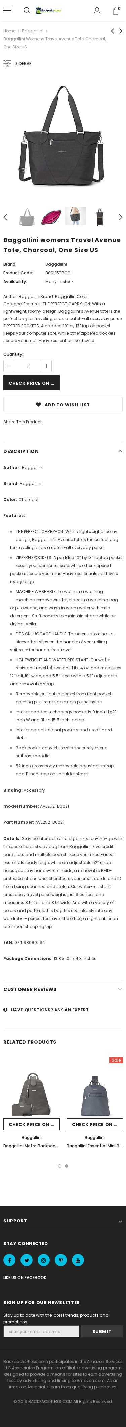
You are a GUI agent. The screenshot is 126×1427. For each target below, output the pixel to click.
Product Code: (18, 273)
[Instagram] (44, 1260)
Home (9, 31)
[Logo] (49, 10)
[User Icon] (97, 10)
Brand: (9, 264)
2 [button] (66, 1166)
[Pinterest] (61, 1260)
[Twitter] (26, 1260)
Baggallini (32, 31)
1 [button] (59, 1166)
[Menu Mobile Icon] (7, 11)
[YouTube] (78, 1260)
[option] (63, 137)
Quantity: (13, 354)
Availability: (15, 281)
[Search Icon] (27, 10)
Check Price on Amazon (34, 383)
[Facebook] (9, 1260)
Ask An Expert (71, 1010)
